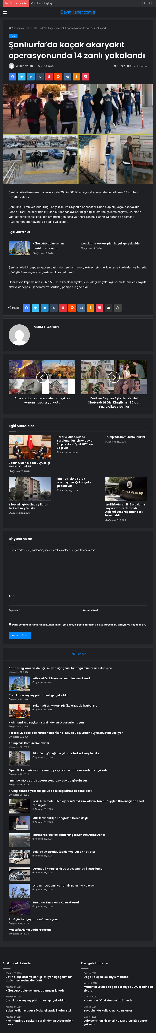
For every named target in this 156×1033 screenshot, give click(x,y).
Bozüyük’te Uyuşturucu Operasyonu (34, 919)
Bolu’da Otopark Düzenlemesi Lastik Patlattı (64, 852)
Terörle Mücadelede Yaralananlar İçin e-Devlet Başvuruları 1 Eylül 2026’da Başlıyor (75, 442)
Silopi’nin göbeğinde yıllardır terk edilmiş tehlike (29, 506)
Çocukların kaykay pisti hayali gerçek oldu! (56, 3)
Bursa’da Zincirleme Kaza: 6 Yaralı (56, 902)
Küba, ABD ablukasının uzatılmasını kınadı (62, 678)
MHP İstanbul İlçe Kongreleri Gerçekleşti (60, 818)
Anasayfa (17, 27)
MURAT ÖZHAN (24, 66)
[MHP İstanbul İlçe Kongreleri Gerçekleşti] (19, 823)
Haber (28, 27)
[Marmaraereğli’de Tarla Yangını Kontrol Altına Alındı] (19, 840)
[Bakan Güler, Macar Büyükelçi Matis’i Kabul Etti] (30, 447)
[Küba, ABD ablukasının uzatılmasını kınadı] (19, 248)
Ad (11, 596)
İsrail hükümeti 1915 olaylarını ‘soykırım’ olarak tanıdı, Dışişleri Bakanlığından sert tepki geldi (125, 510)
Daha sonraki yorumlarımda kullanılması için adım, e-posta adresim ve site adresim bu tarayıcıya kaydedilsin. (79, 624)
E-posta (14, 610)
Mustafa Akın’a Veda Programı (30, 930)
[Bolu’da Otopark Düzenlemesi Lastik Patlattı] (19, 857)
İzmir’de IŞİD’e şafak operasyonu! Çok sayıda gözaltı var (74, 482)
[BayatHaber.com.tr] (78, 12)
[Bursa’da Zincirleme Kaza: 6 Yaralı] (19, 908)
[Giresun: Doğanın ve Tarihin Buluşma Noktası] (19, 891)
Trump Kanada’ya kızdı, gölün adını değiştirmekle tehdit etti (50, 791)
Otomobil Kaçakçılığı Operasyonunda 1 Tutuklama (68, 869)
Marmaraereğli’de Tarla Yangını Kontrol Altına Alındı (69, 835)
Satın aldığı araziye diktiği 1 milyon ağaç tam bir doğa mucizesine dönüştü (60, 668)
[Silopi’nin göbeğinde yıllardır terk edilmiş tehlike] (30, 489)
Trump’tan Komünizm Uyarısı (125, 437)
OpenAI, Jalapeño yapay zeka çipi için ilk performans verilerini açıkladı (58, 770)
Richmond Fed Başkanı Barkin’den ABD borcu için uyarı (46, 722)
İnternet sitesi (89, 610)
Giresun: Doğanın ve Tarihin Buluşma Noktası (64, 885)
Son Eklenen (78, 654)
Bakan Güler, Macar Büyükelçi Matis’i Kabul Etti (29, 464)
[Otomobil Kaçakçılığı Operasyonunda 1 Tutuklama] (19, 874)
